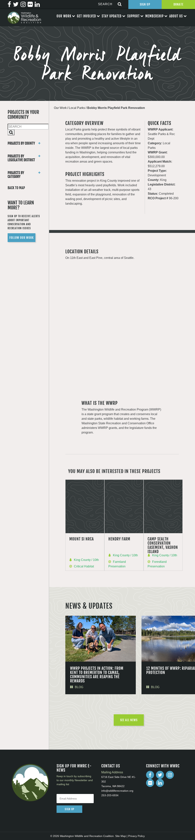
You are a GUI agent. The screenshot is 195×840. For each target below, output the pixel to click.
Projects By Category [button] (16, 175)
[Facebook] (150, 775)
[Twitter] (160, 775)
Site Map (120, 836)
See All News (128, 720)
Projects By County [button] (21, 143)
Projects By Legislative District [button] (21, 158)
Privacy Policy (136, 836)
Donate (178, 4)
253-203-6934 (109, 795)
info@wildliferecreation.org (117, 790)
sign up (69, 809)
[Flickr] (150, 783)
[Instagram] (170, 775)
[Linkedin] (160, 783)
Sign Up (145, 4)
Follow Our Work (21, 238)
